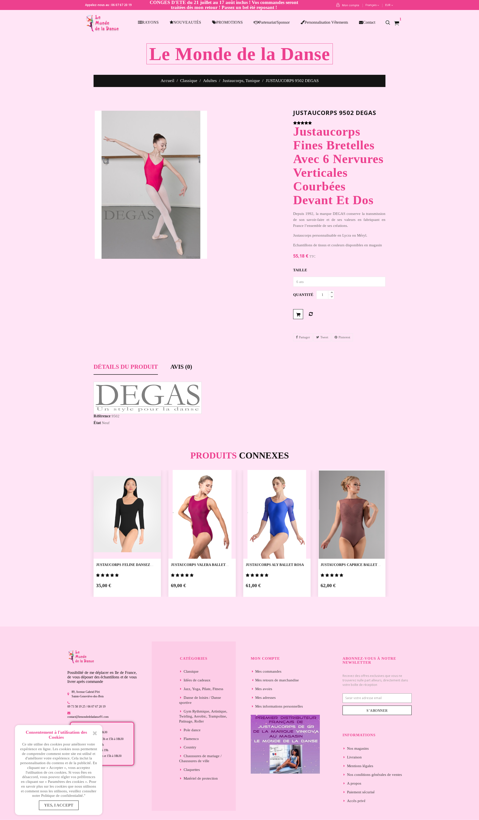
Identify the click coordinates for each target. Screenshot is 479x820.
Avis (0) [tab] (181, 367)
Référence (102, 416)
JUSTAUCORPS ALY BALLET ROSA (275, 565)
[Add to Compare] (311, 314)
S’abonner (377, 711)
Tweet (324, 337)
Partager (304, 337)
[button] (390, 22)
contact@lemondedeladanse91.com (88, 717)
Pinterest (344, 337)
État (97, 423)
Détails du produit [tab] (126, 367)
